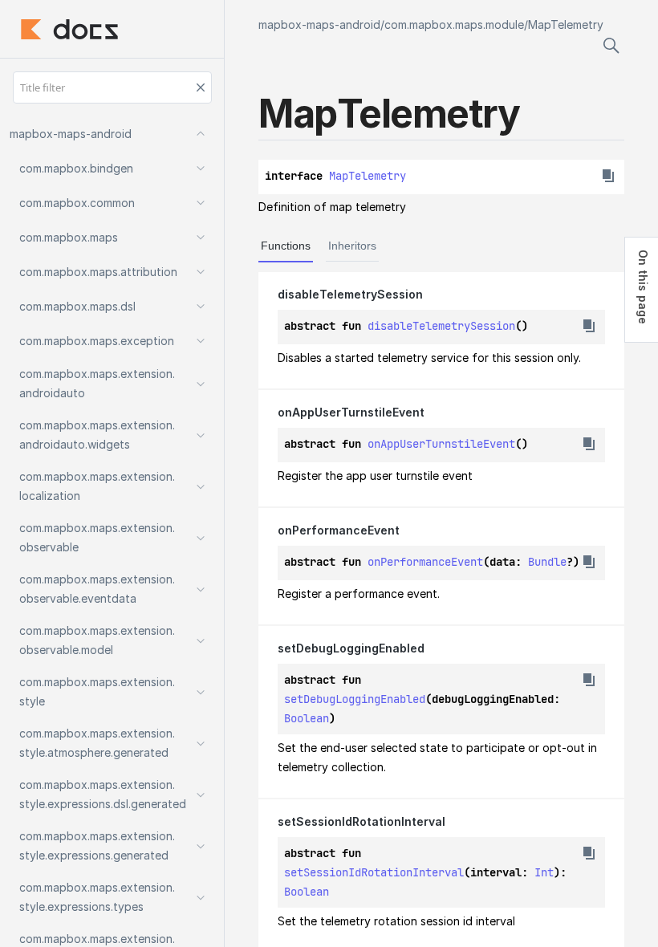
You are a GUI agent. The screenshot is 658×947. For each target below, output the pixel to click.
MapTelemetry (565, 24)
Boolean (306, 718)
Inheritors (352, 245)
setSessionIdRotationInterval (374, 872)
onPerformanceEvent (425, 562)
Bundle (547, 562)
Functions (286, 245)
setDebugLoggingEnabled (354, 699)
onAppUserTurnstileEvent (441, 444)
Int (544, 872)
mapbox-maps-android (319, 24)
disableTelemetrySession (441, 326)
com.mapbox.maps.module (454, 24)
